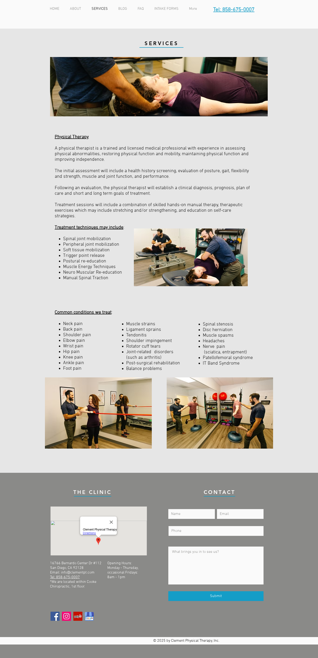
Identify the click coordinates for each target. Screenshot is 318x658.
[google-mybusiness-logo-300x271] (89, 616)
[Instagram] (66, 616)
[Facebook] (55, 616)
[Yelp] (77, 616)
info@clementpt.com (78, 572)
